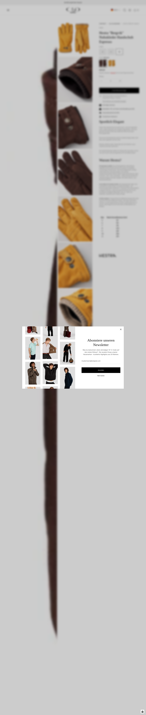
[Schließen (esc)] (120, 329)
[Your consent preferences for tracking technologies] (142, 711)
